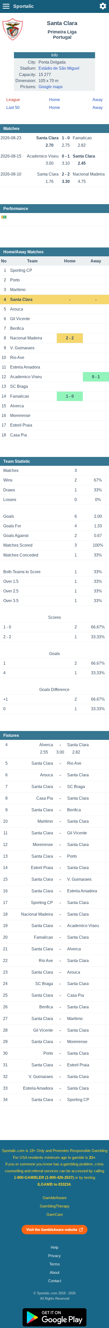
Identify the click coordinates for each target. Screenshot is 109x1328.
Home (54, 100)
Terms (54, 1264)
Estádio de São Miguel (59, 68)
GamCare (54, 1214)
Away (98, 100)
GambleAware (54, 1198)
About (54, 1273)
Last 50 (13, 107)
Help (54, 1247)
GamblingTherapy (54, 1206)
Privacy (54, 1256)
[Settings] (103, 6)
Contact (54, 1281)
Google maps (51, 87)
